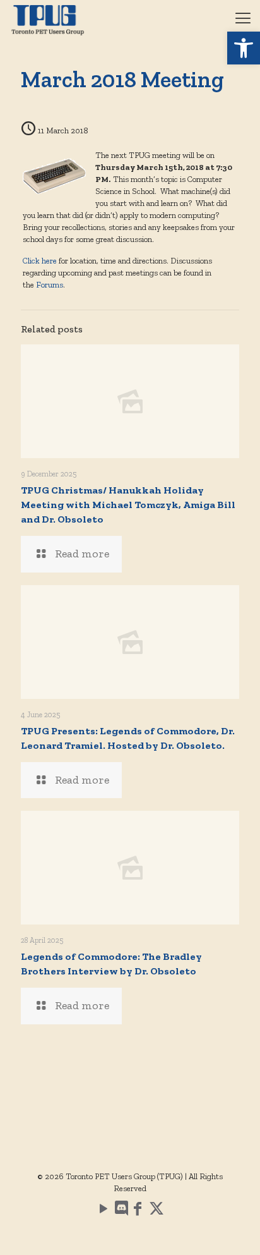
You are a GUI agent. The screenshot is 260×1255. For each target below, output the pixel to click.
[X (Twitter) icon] (156, 1210)
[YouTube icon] (103, 1210)
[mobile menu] (243, 19)
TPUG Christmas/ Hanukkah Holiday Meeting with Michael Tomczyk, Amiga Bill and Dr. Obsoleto (128, 504)
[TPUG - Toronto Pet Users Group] (47, 19)
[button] (243, 48)
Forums (49, 284)
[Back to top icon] (234, 1229)
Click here (40, 260)
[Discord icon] (121, 1210)
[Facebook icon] (137, 1210)
